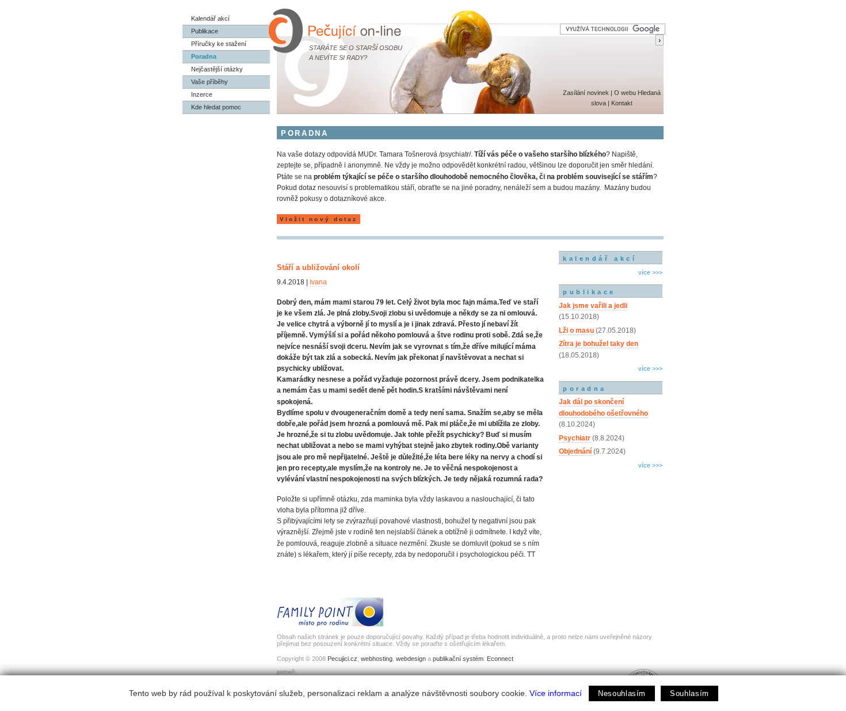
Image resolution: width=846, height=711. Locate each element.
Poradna (203, 56)
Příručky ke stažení (218, 43)
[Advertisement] (610, 521)
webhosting (376, 658)
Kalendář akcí (210, 18)
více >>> (650, 272)
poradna (585, 388)
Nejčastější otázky (217, 69)
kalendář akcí (600, 258)
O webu (625, 92)
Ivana (318, 282)
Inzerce (201, 94)
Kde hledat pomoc (216, 107)
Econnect (500, 658)
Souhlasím (689, 693)
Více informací (555, 693)
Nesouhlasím (622, 693)
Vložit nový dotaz (318, 219)
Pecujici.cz (342, 658)
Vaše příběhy (209, 81)
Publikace (204, 31)
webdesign (411, 658)
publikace (589, 291)
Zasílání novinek (586, 92)
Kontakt (621, 103)
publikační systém (458, 658)
